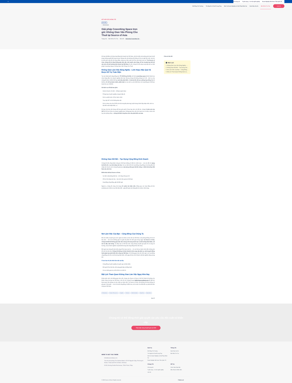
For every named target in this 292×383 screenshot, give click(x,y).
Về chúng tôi (236, 1)
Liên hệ (279, 6)
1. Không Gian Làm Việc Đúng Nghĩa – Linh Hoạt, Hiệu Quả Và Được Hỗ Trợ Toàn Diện (177, 65)
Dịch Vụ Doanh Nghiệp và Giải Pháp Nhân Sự (235, 6)
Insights (121, 292)
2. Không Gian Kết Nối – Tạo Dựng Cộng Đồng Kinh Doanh (177, 67)
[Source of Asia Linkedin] (186, 380)
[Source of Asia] (13, 6)
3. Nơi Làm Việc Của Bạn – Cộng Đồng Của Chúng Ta (177, 69)
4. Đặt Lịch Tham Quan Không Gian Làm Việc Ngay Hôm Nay (177, 71)
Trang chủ (104, 38)
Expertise (142, 292)
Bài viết (122, 38)
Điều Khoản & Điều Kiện (176, 369)
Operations (148, 292)
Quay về (153, 298)
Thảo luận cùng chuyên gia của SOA (146, 327)
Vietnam (127, 292)
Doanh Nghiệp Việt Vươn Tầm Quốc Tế (272, 1)
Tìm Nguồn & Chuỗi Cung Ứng (213, 6)
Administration (134, 292)
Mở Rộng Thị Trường (197, 6)
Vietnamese (104, 292)
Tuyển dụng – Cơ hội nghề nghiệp (251, 1)
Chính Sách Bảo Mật (175, 367)
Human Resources (113, 292)
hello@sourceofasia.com (142, 280)
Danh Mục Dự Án (254, 6)
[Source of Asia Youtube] (189, 380)
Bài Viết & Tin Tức (113, 38)
